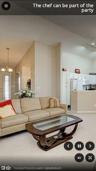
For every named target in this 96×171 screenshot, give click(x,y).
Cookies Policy (53, 168)
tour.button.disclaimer (28, 168)
